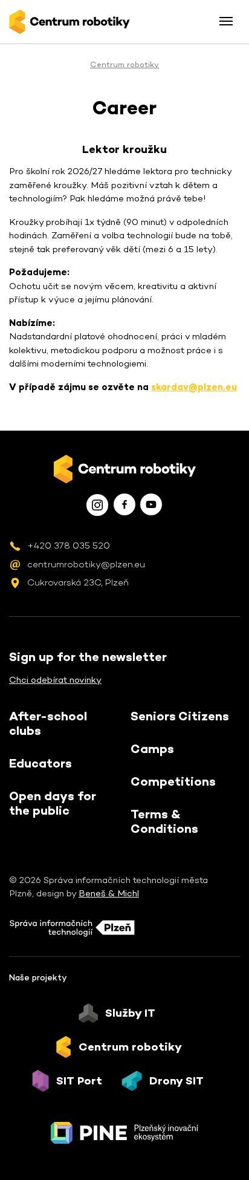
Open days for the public (52, 803)
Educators (40, 763)
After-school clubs (48, 723)
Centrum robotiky (124, 64)
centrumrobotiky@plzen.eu (86, 564)
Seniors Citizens (180, 716)
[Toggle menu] (226, 21)
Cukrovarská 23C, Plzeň (78, 582)
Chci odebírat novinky (55, 679)
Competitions (173, 781)
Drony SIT (176, 1081)
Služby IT (130, 1013)
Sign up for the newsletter (88, 657)
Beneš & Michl (109, 893)
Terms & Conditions (164, 821)
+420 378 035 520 (68, 545)
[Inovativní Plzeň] (124, 1133)
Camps (152, 749)
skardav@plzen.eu (194, 387)
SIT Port (79, 1081)
